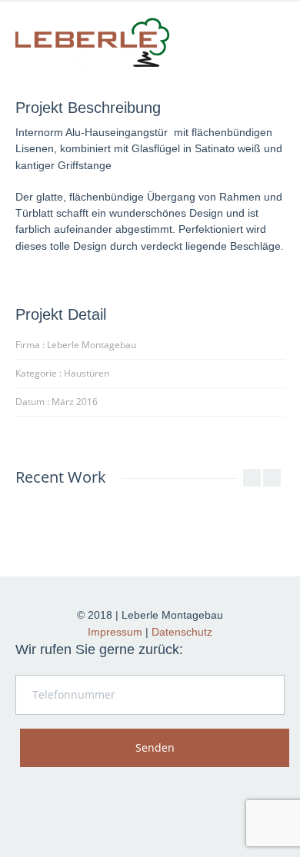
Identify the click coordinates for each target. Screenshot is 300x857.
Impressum (115, 632)
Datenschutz (182, 632)
